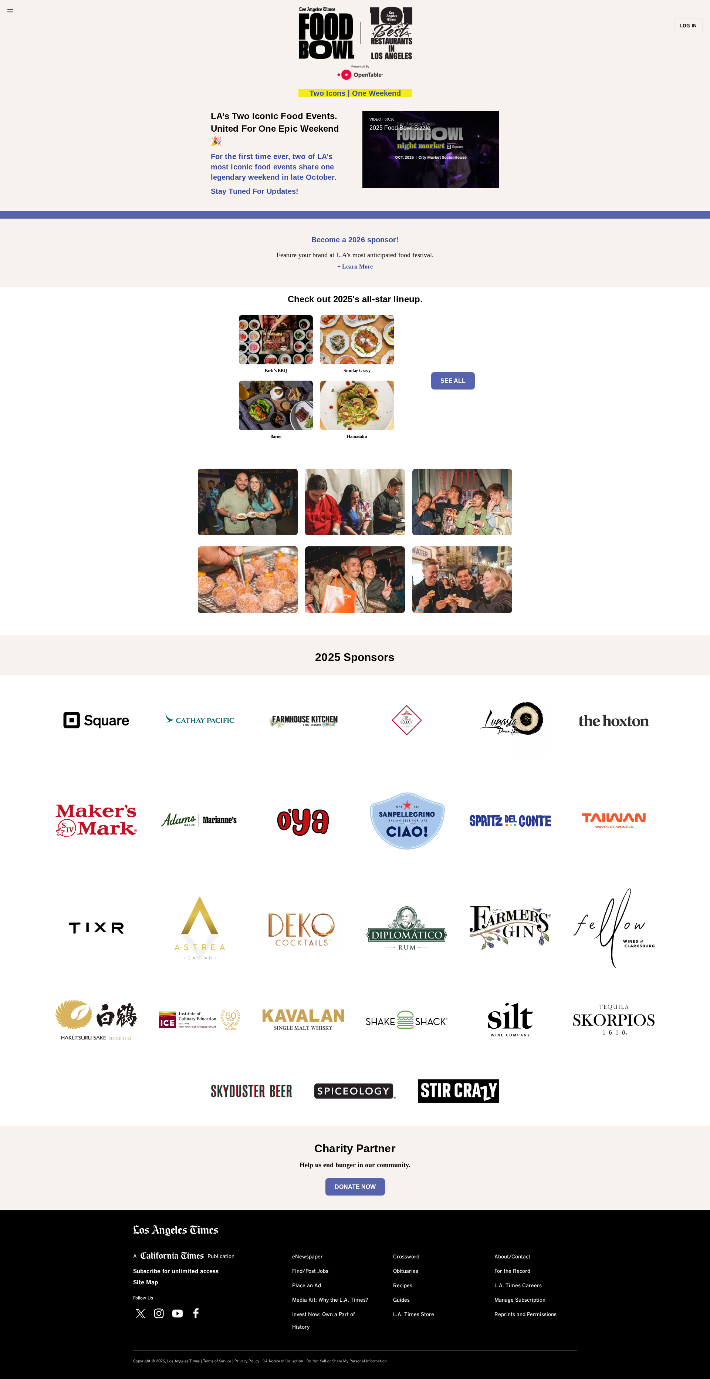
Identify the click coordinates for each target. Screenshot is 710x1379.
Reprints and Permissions (525, 1314)
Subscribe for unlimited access (176, 1271)
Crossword (406, 1257)
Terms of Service (217, 1361)
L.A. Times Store (413, 1314)
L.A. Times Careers (518, 1285)
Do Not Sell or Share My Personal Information (347, 1361)
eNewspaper (307, 1257)
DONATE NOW (355, 1187)
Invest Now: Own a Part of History (323, 1321)
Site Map (145, 1282)
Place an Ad (306, 1285)
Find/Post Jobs (310, 1271)
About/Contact (512, 1257)
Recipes (402, 1285)
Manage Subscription (519, 1300)
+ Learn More (355, 266)
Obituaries (405, 1271)
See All (453, 381)
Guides (401, 1300)
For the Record (512, 1271)
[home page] (175, 1230)
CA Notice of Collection (283, 1361)
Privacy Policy (246, 1361)
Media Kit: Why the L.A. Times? (330, 1300)
